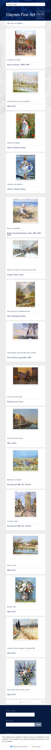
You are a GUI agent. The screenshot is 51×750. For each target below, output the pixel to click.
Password (9, 720)
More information (19, 747)
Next (43, 702)
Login (38, 724)
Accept (37, 747)
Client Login (10, 710)
